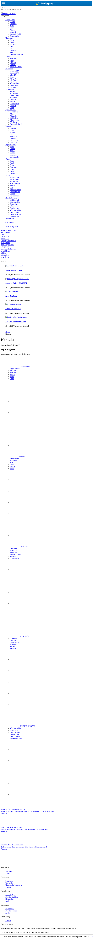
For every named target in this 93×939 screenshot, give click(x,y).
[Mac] (15, 502)
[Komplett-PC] (15, 480)
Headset (13, 648)
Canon (12, 149)
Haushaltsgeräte (11, 198)
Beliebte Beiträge (11, 897)
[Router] (15, 524)
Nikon (12, 151)
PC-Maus (13, 638)
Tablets (8, 56)
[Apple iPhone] (15, 390)
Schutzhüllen (14, 36)
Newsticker (9, 899)
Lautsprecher (14, 104)
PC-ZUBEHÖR (24, 636)
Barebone (13, 87)
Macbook (13, 550)
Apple (12, 42)
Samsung (13, 24)
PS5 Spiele (14, 118)
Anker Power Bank (13, 309)
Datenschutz (9, 883)
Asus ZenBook (11, 296)
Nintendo (13, 116)
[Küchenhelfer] (15, 772)
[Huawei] (15, 401)
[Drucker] (15, 671)
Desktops (21, 456)
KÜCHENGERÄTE (27, 726)
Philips (12, 132)
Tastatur (13, 646)
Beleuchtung (14, 196)
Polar (12, 169)
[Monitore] (15, 491)
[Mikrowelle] (15, 761)
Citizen (12, 173)
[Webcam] (15, 693)
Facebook (8, 871)
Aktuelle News (10, 895)
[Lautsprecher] (15, 625)
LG (11, 134)
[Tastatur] (15, 704)
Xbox (12, 114)
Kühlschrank (14, 200)
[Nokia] (15, 434)
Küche (12, 186)
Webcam (13, 644)
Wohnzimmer (15, 177)
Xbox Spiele (14, 120)
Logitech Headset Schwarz (15, 322)
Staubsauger (14, 208)
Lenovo (13, 50)
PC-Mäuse (14, 93)
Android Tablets (16, 67)
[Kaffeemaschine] (15, 805)
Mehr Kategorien (11, 227)
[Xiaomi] (15, 423)
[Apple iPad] (15, 592)
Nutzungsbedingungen (13, 885)
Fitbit (12, 165)
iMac (12, 77)
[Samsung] (15, 412)
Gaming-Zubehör (16, 124)
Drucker (13, 100)
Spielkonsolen (10, 110)
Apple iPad (14, 552)
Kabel (12, 108)
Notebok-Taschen (16, 54)
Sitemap (8, 887)
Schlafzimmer (15, 183)
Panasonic (13, 136)
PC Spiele (13, 122)
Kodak (12, 153)
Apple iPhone (15, 368)
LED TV (13, 138)
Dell (11, 46)
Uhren (7, 159)
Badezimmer (14, 179)
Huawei (13, 32)
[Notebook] (15, 570)
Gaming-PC (14, 73)
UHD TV (13, 143)
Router (12, 102)
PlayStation (14, 112)
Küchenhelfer (15, 202)
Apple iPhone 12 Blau (13, 270)
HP (11, 48)
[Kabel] (15, 536)
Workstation (14, 83)
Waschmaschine (15, 210)
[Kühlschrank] (15, 783)
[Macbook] (15, 581)
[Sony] (15, 446)
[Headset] (15, 715)
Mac (11, 462)
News (7, 332)
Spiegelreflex (14, 157)
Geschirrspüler (15, 212)
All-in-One (14, 79)
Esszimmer (14, 181)
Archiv (7, 901)
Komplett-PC (15, 71)
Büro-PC (13, 75)
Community (9, 222)
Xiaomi (12, 30)
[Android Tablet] (15, 603)
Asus (12, 40)
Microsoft (13, 44)
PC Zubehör (9, 89)
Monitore (13, 97)
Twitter (8, 873)
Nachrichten (9, 218)
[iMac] (15, 513)
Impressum (9, 881)
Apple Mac (14, 85)
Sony (12, 28)
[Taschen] (15, 614)
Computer (9, 69)
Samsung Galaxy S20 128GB (16, 283)
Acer (11, 52)
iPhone (12, 22)
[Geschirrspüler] (15, 794)
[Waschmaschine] (15, 750)
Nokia (12, 26)
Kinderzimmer (15, 192)
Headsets (13, 106)
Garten (12, 194)
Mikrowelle (14, 206)
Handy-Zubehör (16, 34)
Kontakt (8, 921)
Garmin (12, 171)
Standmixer (14, 204)
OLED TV (14, 140)
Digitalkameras (10, 145)
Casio (12, 161)
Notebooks (9, 38)
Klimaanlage (14, 216)
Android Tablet (15, 554)
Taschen (13, 556)
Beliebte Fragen (11, 911)
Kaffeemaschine (16, 214)
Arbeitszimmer (15, 190)
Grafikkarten (14, 95)
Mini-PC (13, 81)
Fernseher (8, 126)
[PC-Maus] (15, 660)
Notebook (13, 548)
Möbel (7, 175)
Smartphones (10, 20)
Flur (11, 188)
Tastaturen (13, 91)
